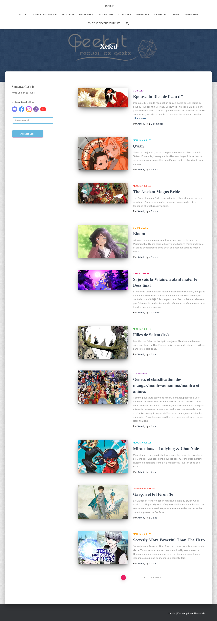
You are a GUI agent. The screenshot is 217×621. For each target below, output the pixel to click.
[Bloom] (103, 241)
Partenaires (191, 14)
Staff (176, 14)
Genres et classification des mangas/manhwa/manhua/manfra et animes (166, 385)
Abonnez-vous (28, 134)
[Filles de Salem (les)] (103, 342)
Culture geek (141, 374)
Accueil (23, 14)
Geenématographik (144, 488)
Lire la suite (140, 118)
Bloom (139, 233)
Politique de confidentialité (104, 23)
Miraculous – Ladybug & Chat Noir (166, 448)
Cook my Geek (105, 14)
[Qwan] (103, 154)
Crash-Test (160, 14)
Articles (67, 14)
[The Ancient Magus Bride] (103, 193)
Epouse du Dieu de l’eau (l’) (158, 96)
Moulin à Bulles (142, 140)
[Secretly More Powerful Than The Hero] (103, 547)
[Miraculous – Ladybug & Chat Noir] (103, 456)
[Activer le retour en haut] (210, 614)
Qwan (138, 146)
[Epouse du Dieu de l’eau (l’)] (103, 97)
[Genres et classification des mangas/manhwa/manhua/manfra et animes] (103, 387)
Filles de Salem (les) (151, 334)
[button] (55, 14)
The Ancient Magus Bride (156, 191)
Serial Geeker (141, 228)
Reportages (86, 14)
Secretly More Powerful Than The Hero (169, 540)
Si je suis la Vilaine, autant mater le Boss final (165, 282)
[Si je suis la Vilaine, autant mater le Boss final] (103, 280)
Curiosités (125, 14)
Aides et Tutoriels (44, 14)
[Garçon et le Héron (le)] (103, 502)
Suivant (154, 577)
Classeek (138, 91)
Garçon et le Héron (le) (153, 494)
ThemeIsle (199, 613)
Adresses (142, 14)
